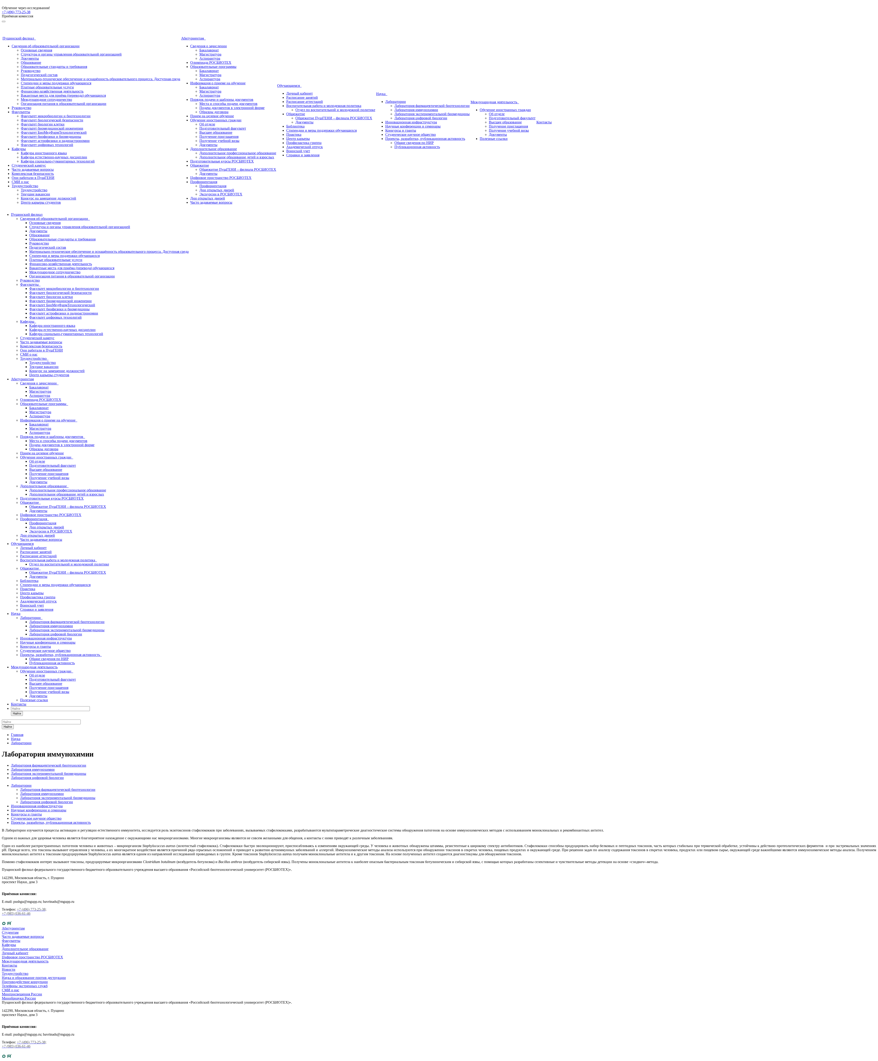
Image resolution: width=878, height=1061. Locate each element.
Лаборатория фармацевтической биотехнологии (432, 106)
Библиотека (295, 126)
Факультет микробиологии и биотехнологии (56, 116)
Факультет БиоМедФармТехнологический (54, 132)
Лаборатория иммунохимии (416, 110)
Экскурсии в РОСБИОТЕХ (220, 194)
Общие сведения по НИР (414, 143)
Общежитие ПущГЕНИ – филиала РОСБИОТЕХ (237, 169)
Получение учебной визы (219, 141)
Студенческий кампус (29, 165)
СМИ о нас (20, 182)
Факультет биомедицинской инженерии (52, 128)
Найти (17, 713)
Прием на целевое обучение (212, 116)
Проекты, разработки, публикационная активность (425, 139)
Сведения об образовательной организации (46, 46)
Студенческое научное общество (410, 134)
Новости (8, 969)
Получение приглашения (218, 137)
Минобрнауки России (19, 998)
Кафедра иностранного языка (44, 153)
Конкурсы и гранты (400, 130)
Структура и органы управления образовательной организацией (71, 54)
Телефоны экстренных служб (25, 986)
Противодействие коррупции (25, 982)
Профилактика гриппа (303, 143)
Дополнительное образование (213, 149)
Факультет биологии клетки (42, 124)
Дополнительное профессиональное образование (237, 153)
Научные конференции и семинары (413, 126)
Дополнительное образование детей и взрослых (236, 157)
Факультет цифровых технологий (47, 145)
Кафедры (19, 149)
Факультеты (21, 112)
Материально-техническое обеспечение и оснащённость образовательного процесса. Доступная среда (100, 79)
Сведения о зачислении (208, 46)
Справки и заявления (302, 155)
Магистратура (210, 54)
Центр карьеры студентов (41, 202)
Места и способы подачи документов (228, 104)
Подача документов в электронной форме (232, 108)
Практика (293, 134)
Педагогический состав (39, 75)
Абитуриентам (193, 38)
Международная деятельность (495, 102)
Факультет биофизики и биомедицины (51, 137)
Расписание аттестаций (304, 102)
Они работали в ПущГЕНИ (33, 178)
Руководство (30, 71)
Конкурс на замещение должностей (48, 198)
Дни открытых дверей (216, 190)
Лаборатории (395, 102)
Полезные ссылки (494, 139)
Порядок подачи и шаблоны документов (221, 99)
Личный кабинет (299, 93)
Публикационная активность (417, 147)
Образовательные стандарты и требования (54, 67)
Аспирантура (209, 58)
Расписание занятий (302, 97)
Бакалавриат (209, 50)
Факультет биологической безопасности (52, 120)
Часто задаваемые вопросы (33, 169)
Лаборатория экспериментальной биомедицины (432, 114)
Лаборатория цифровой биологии (420, 118)
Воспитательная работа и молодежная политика (323, 106)
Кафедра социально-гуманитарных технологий (58, 161)
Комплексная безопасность (33, 174)
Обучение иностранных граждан (215, 120)
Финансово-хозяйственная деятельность (52, 91)
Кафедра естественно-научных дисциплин (54, 157)
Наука (381, 94)
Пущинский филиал (19, 38)
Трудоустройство (25, 186)
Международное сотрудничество (46, 99)
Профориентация (203, 182)
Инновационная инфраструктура (411, 122)
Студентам (10, 932)
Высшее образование (215, 132)
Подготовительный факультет (222, 128)
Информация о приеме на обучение (218, 83)
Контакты (544, 122)
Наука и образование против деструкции (34, 978)
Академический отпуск (304, 147)
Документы (30, 58)
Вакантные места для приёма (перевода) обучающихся (63, 95)
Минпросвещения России (22, 994)
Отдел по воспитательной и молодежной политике (335, 110)
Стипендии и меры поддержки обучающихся (56, 83)
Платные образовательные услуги (47, 87)
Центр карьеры (298, 139)
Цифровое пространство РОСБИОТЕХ (221, 178)
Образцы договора (213, 112)
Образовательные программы (213, 67)
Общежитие (199, 165)
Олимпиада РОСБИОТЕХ (210, 62)
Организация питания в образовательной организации (63, 104)
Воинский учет (298, 151)
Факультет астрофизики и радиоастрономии (55, 141)
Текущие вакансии (35, 194)
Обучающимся (289, 86)
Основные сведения (36, 50)
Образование (31, 62)
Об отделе (207, 124)
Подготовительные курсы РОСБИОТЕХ (222, 161)
